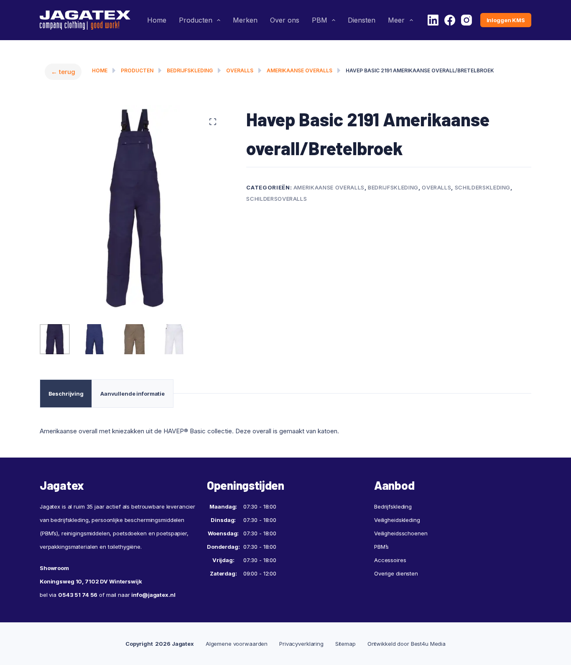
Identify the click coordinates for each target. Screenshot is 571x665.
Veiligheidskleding (397, 520)
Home (156, 20)
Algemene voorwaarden (237, 643)
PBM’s (381, 546)
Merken (245, 20)
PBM (319, 20)
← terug (63, 72)
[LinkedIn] (433, 20)
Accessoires (390, 560)
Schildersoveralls (276, 198)
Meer (396, 20)
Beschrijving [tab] (66, 393)
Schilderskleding (482, 187)
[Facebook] (449, 20)
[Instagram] (466, 20)
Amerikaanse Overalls (299, 70)
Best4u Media (428, 643)
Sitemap (345, 643)
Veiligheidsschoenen (401, 533)
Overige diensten (396, 573)
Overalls (239, 70)
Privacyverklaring (301, 643)
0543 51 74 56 (77, 594)
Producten (195, 20)
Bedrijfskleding (190, 70)
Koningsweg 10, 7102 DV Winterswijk (91, 581)
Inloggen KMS (506, 20)
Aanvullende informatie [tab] (132, 393)
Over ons (284, 20)
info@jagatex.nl (153, 594)
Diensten (361, 20)
